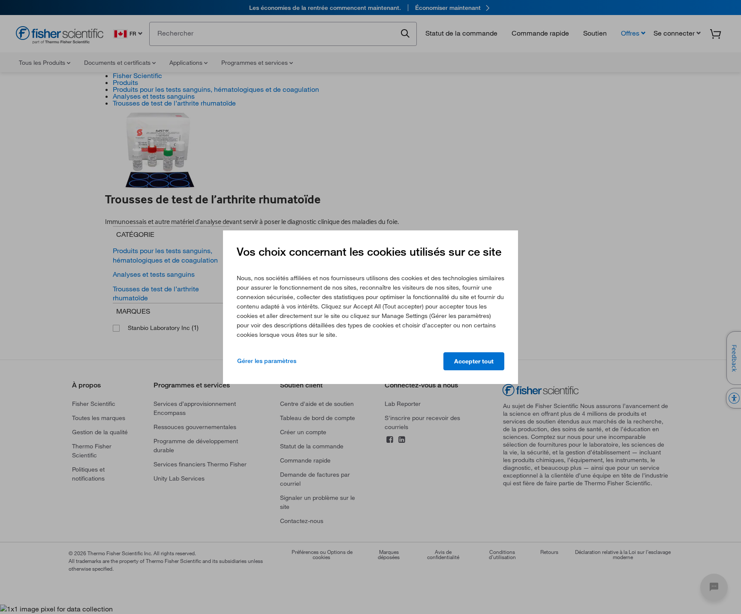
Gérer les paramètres (266, 361)
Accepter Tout (474, 361)
